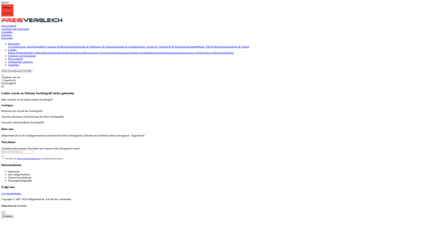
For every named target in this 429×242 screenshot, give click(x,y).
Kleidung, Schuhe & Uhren (149, 46)
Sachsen (181, 52)
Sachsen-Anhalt (193, 52)
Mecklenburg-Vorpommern (98, 52)
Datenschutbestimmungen (29, 158)
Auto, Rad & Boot (30, 46)
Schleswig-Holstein (212, 52)
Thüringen (228, 52)
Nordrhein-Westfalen (139, 52)
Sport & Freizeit (240, 46)
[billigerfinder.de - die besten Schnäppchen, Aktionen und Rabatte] (7, 15)
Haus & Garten (127, 46)
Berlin (40, 52)
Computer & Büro (55, 46)
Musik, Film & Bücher (210, 46)
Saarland (172, 52)
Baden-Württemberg (19, 52)
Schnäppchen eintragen (20, 62)
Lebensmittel (191, 46)
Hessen (80, 52)
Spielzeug (227, 46)
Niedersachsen (120, 52)
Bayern (33, 52)
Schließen (7, 216)
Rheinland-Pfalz (158, 52)
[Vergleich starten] (2, 75)
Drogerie (70, 46)
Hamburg (71, 52)
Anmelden (13, 65)
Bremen (62, 52)
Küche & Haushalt (174, 46)
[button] (14, 43)
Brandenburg (51, 52)
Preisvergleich (15, 58)
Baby (43, 46)
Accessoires (14, 46)
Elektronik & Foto (84, 46)
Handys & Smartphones (106, 46)
